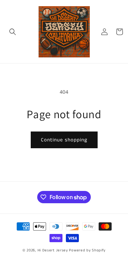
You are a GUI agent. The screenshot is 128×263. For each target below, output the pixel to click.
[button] (12, 31)
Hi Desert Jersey (53, 250)
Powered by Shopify (87, 250)
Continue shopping (64, 139)
